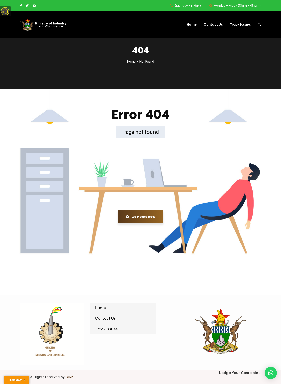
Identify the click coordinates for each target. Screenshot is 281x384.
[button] (271, 373)
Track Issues (106, 329)
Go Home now (143, 216)
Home (131, 61)
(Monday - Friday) (188, 6)
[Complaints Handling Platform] (43, 24)
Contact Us (105, 318)
